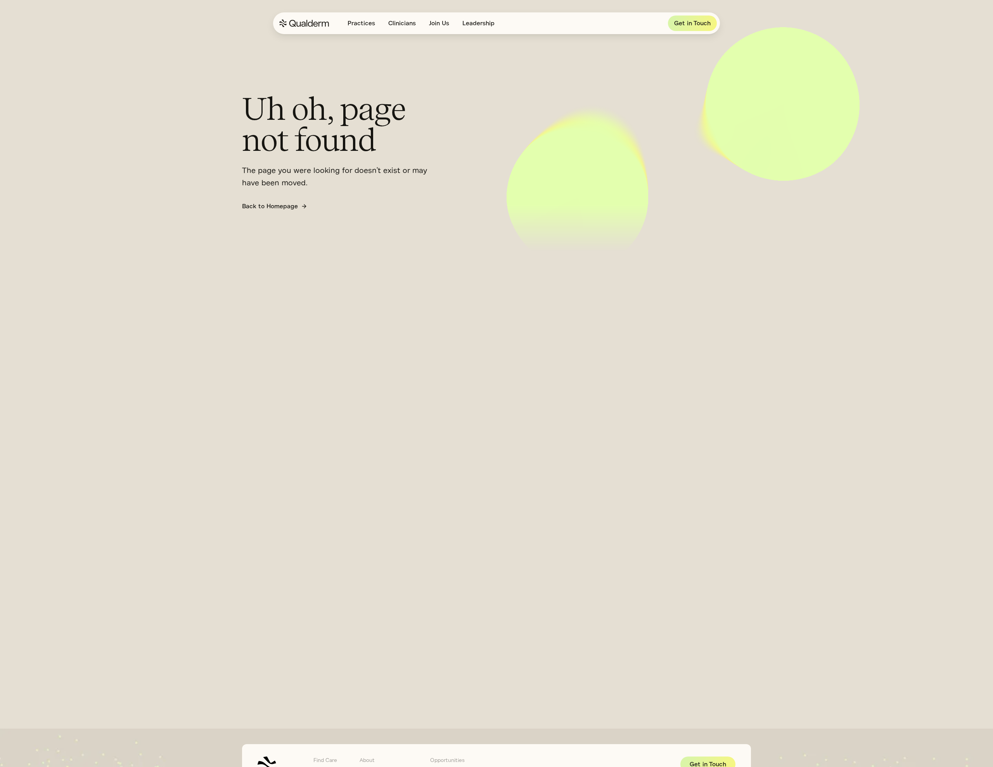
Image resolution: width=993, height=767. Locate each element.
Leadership (478, 23)
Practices (361, 23)
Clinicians (402, 23)
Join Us (439, 23)
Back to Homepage (270, 206)
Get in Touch (692, 23)
